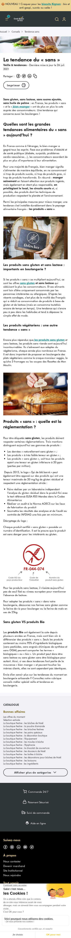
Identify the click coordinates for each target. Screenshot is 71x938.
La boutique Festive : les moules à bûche (23, 741)
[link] (5, 31)
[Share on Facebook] (18, 76)
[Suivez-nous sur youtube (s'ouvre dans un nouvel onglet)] (26, 846)
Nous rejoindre (12, 875)
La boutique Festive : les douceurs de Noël (24, 751)
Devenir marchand (14, 866)
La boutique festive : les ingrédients (20, 763)
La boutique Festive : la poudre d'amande (24, 726)
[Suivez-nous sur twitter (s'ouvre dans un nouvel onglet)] (33, 846)
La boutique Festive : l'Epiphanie (19, 744)
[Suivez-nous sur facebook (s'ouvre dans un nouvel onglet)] (6, 846)
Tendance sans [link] (32, 31)
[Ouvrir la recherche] (56, 18)
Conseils (16, 31)
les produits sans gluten (49, 339)
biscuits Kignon (51, 4)
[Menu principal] (7, 18)
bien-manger (21, 106)
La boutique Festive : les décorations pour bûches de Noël (32, 757)
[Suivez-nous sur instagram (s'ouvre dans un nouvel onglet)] (13, 846)
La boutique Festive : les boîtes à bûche (22, 754)
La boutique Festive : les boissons (19, 760)
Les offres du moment (14, 716)
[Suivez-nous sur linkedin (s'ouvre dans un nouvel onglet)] (20, 846)
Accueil (3, 31)
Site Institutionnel (13, 870)
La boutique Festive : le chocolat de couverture (26, 748)
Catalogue (11, 704)
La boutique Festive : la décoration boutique (25, 735)
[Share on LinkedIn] (29, 76)
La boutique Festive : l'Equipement (20, 738)
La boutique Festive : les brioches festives (23, 729)
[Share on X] (24, 76)
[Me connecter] (64, 18)
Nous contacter (12, 861)
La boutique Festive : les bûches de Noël (23, 723)
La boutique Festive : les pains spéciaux (22, 732)
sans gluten (27, 283)
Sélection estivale (11, 719)
